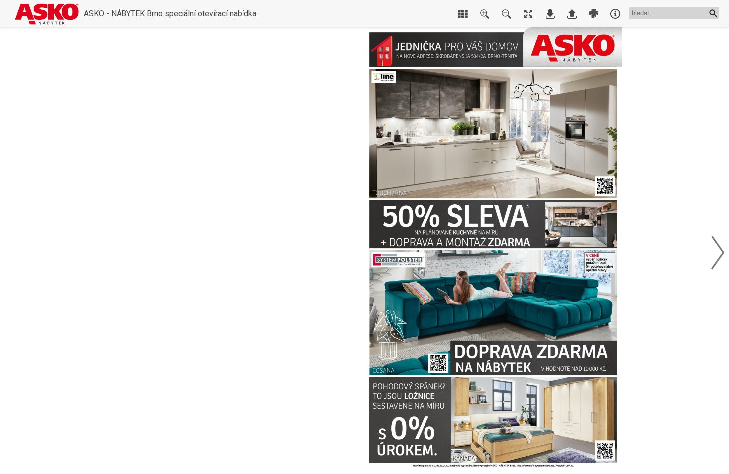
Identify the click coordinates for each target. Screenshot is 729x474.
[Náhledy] (463, 14)
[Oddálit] (506, 14)
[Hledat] (713, 13)
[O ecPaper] (615, 14)
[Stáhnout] (550, 14)
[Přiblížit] (484, 14)
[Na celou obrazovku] (528, 14)
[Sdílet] (572, 14)
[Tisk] (594, 14)
